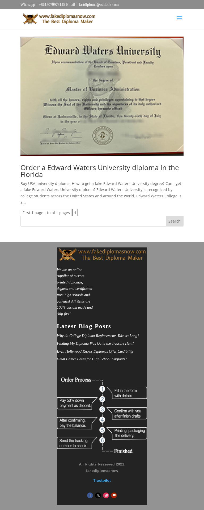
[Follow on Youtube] (114, 495)
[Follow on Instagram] (106, 495)
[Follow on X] (98, 495)
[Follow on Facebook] (90, 495)
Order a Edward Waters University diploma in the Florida (99, 171)
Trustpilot (102, 480)
